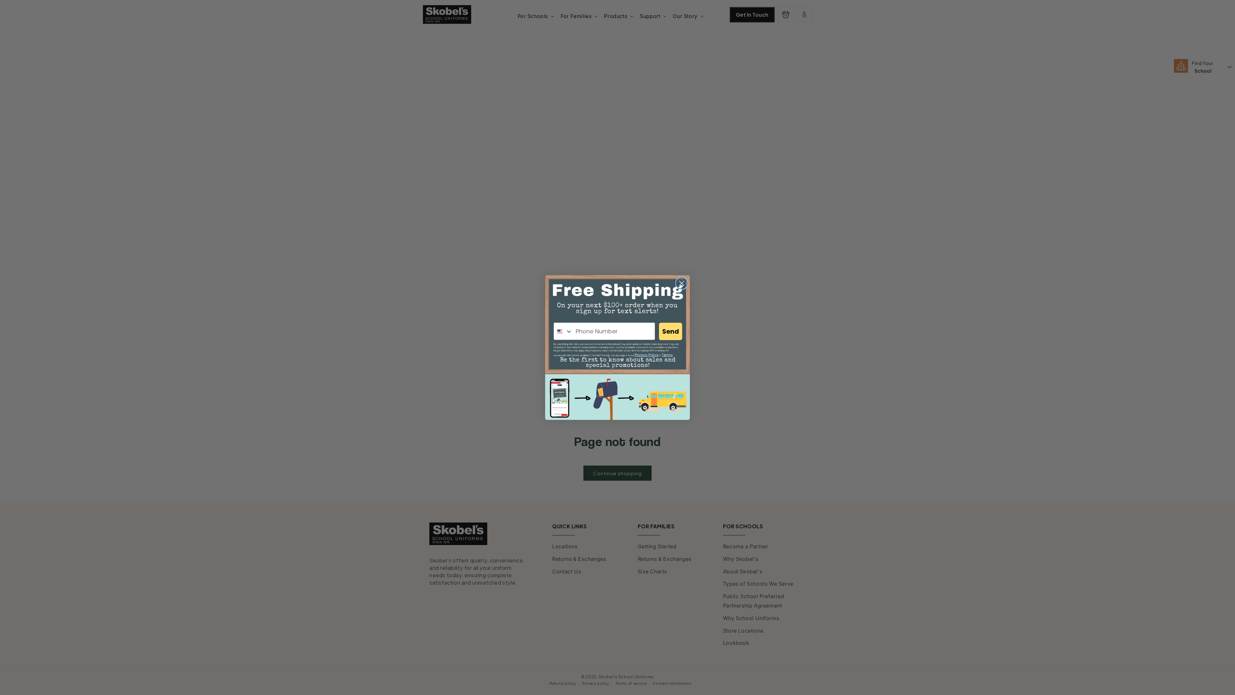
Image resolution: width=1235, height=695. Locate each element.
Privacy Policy (647, 354)
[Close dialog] (681, 283)
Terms (667, 354)
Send (670, 331)
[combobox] (563, 331)
